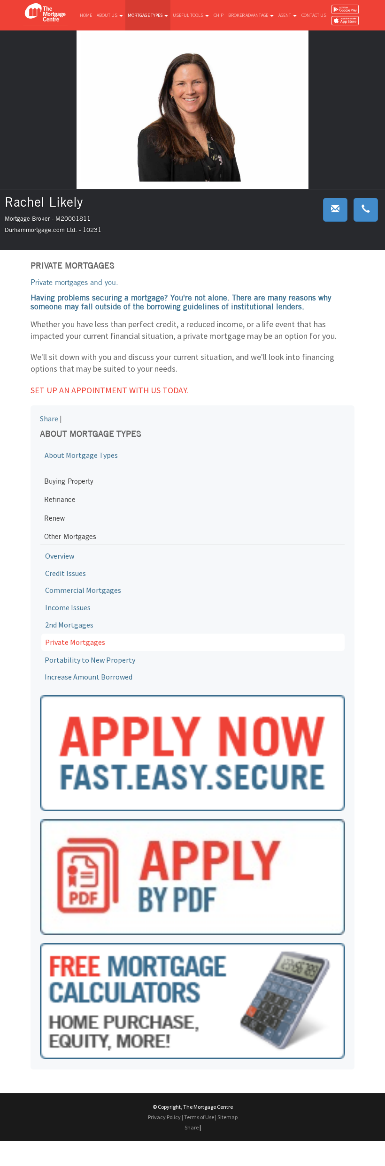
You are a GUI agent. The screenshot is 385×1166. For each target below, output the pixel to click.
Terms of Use (199, 1117)
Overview (59, 556)
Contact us (313, 15)
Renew (54, 518)
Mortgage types (145, 15)
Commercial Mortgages (83, 590)
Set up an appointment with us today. (109, 390)
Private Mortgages (75, 642)
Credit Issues (65, 573)
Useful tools (188, 15)
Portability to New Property (90, 660)
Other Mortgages (70, 536)
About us (107, 15)
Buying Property (68, 481)
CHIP (218, 15)
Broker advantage (248, 15)
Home (86, 15)
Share (49, 418)
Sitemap (227, 1117)
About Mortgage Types (81, 455)
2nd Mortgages (69, 624)
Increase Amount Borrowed (88, 676)
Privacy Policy (164, 1117)
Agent (285, 15)
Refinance (60, 499)
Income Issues (68, 607)
